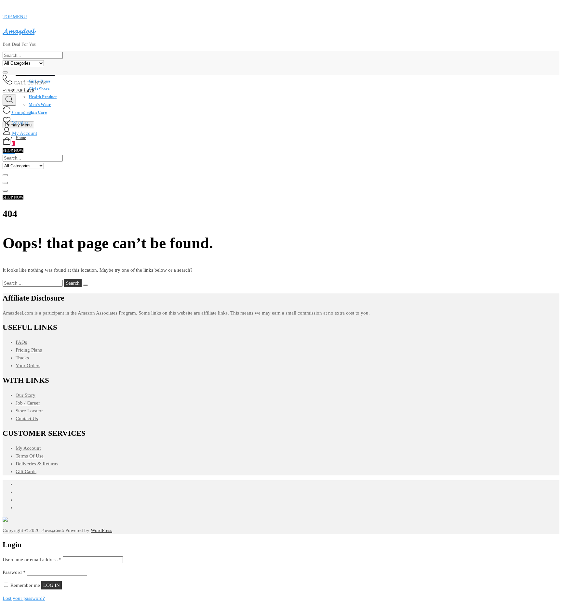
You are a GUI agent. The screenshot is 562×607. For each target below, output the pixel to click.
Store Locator (29, 410)
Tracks (22, 357)
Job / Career (28, 403)
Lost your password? (24, 598)
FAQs (21, 342)
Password (14, 572)
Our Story (25, 395)
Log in (51, 585)
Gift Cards (26, 471)
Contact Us (27, 418)
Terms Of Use (30, 455)
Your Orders (28, 365)
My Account (28, 448)
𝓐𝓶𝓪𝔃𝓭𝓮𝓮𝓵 (18, 31)
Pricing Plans (29, 350)
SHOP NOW (13, 197)
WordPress (101, 530)
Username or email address (32, 559)
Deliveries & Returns (37, 463)
